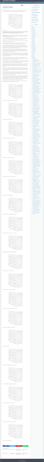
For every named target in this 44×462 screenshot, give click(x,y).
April (33, 29)
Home (3, 2)
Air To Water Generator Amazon (36, 164)
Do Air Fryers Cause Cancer (36, 149)
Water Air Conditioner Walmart (36, 210)
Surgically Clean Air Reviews (36, 117)
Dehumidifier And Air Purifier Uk (36, 190)
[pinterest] (19, 446)
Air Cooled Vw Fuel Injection (36, 193)
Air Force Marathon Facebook (36, 209)
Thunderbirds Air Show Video (36, 133)
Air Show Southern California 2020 (36, 113)
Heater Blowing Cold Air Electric (36, 153)
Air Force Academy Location (36, 110)
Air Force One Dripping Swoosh (36, 65)
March (33, 57)
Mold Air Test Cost (35, 169)
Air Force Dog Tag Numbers (36, 90)
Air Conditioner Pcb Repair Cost (36, 64)
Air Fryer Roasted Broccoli (36, 59)
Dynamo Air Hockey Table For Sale (36, 200)
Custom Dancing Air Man (35, 131)
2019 (33, 46)
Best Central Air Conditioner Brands (37, 175)
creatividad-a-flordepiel (9, 0)
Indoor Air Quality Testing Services (36, 196)
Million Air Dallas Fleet (34, 22)
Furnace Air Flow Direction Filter (36, 129)
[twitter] (12, 446)
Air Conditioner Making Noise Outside (37, 161)
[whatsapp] (25, 446)
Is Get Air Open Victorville (35, 80)
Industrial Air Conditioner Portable (36, 12)
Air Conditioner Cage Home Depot (36, 116)
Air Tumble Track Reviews (35, 104)
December (34, 47)
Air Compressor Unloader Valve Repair (37, 63)
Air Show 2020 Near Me (35, 60)
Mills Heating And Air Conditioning (36, 108)
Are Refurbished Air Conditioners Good (37, 86)
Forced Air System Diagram (36, 109)
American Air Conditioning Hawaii (36, 187)
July (33, 27)
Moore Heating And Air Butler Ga (36, 163)
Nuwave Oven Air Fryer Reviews (36, 150)
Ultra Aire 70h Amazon (34, 17)
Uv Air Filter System (35, 118)
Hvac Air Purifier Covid (35, 211)
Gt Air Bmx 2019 (35, 77)
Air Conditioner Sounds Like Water (36, 191)
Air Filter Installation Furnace (35, 9)
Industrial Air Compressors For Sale (37, 186)
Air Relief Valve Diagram (35, 207)
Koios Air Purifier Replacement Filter (37, 79)
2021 (33, 26)
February (34, 58)
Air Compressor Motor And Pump (36, 165)
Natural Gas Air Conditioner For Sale (37, 88)
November (34, 48)
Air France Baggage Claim (36, 87)
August (33, 37)
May (33, 28)
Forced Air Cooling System (36, 208)
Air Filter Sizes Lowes (35, 125)
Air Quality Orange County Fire (36, 148)
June (33, 39)
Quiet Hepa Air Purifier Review (35, 20)
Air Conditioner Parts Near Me (36, 162)
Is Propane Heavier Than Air (36, 94)
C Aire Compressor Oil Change (36, 176)
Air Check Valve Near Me (35, 168)
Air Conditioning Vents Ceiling (36, 147)
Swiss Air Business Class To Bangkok (37, 192)
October (33, 35)
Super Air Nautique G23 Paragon (36, 130)
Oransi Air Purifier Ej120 (35, 132)
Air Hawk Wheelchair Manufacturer (37, 212)
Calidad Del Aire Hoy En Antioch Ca (36, 75)
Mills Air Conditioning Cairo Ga (36, 78)
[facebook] (6, 446)
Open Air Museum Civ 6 (35, 76)
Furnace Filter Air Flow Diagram (35, 7)
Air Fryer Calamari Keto (35, 197)
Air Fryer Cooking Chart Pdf (35, 15)
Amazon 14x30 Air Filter (35, 119)
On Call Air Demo (35, 154)
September (34, 36)
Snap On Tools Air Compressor (36, 89)
